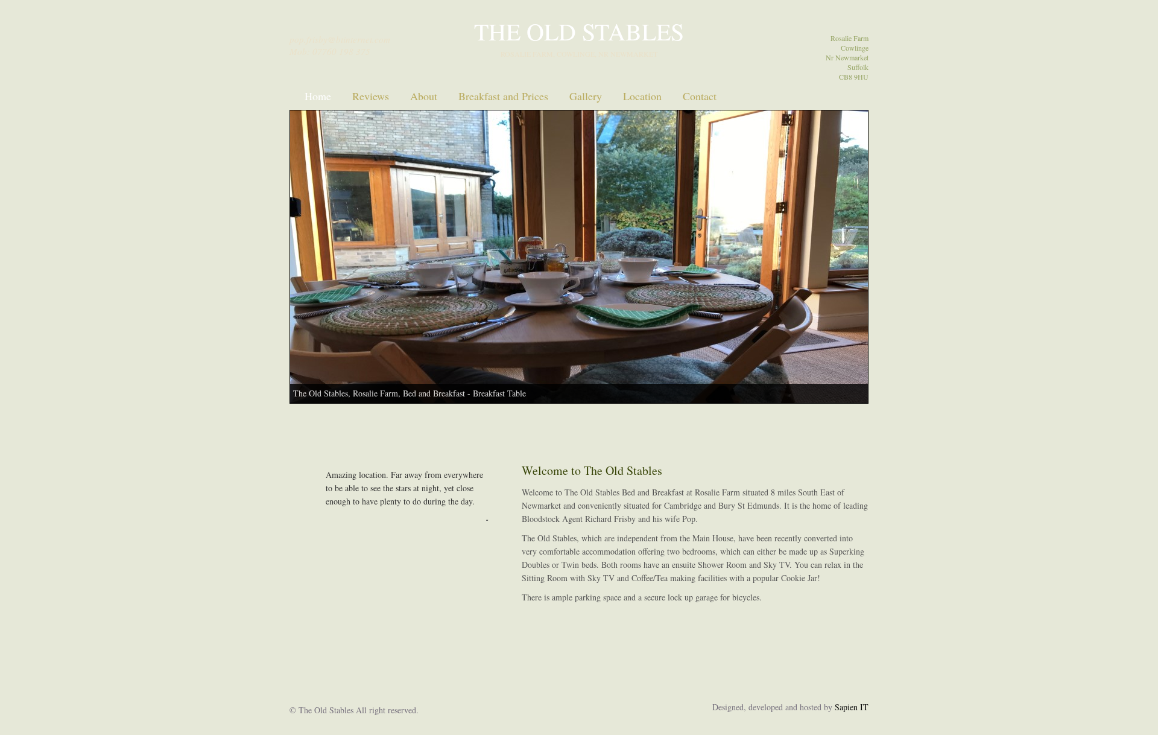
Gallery (585, 96)
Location (642, 96)
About (423, 96)
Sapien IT (851, 707)
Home (318, 96)
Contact (700, 96)
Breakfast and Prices (503, 96)
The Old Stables (579, 31)
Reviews (370, 96)
